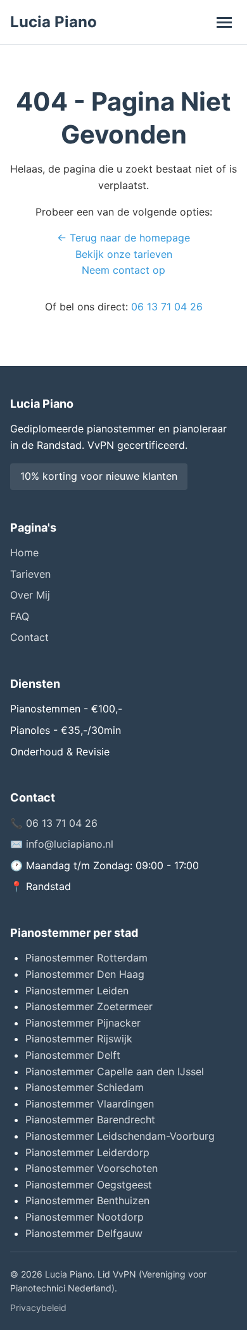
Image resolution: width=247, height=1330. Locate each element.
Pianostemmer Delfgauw (83, 1233)
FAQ (19, 616)
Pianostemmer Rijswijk (78, 1038)
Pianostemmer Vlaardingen (89, 1103)
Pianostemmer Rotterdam (86, 957)
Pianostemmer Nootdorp (84, 1217)
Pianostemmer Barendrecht (90, 1119)
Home (24, 552)
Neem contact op (123, 270)
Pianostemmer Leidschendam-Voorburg (120, 1136)
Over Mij (30, 595)
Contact (29, 637)
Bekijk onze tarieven (123, 254)
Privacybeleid (38, 1307)
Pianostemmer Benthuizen (87, 1200)
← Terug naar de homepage (123, 237)
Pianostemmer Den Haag (84, 974)
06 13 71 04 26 (167, 306)
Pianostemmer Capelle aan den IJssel (114, 1071)
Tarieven (30, 574)
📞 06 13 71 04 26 (54, 823)
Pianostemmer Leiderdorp (87, 1152)
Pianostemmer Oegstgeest (88, 1184)
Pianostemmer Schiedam (84, 1087)
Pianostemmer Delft (72, 1055)
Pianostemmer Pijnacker (83, 1022)
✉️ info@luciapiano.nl (61, 844)
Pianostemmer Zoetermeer (89, 1006)
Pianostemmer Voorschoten (91, 1168)
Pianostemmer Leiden (77, 990)
